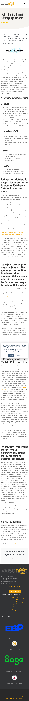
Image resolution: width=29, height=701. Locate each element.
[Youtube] (12, 587)
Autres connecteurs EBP (11, 600)
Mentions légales (20, 696)
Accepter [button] (11, 355)
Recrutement (6, 697)
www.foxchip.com (12, 543)
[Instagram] (17, 587)
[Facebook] (9, 587)
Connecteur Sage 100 (10, 604)
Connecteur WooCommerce (12, 608)
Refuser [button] (18, 355)
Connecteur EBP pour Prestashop (14, 598)
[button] (24, 4)
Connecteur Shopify (10, 610)
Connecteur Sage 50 (10, 606)
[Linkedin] (14, 587)
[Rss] (20, 587)
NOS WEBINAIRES (18, 692)
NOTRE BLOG (9, 692)
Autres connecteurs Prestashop (13, 602)
